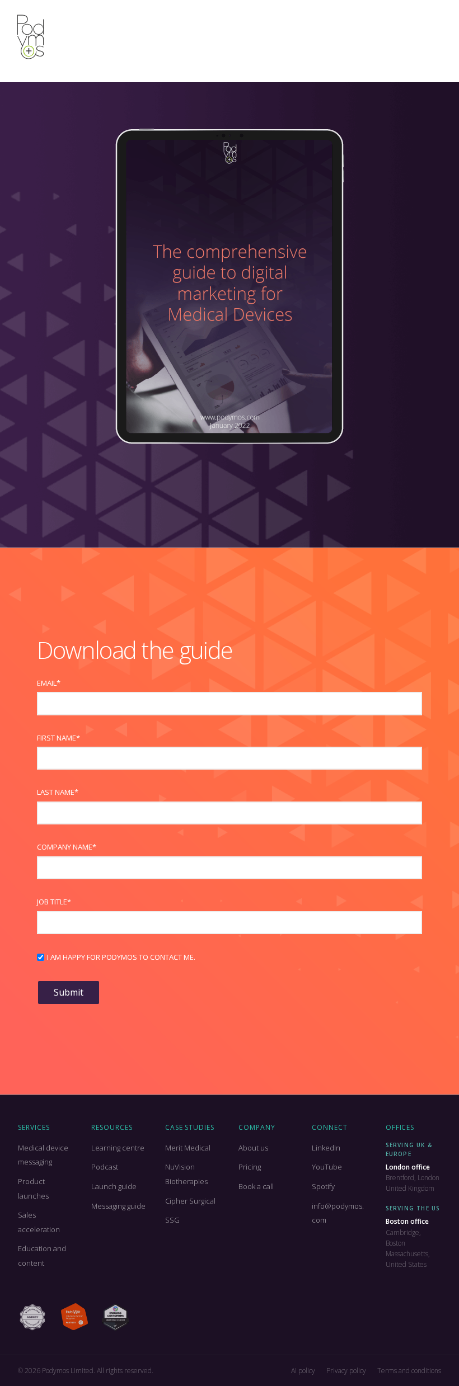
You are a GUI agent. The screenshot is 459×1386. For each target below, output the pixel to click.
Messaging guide (118, 1206)
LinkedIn (326, 1148)
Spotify (323, 1186)
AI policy (303, 1370)
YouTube (327, 1167)
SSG (172, 1220)
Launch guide (114, 1186)
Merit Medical (187, 1148)
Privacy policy (346, 1370)
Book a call (256, 1186)
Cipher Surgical (190, 1201)
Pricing (249, 1167)
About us (253, 1148)
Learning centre (117, 1148)
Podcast (104, 1167)
